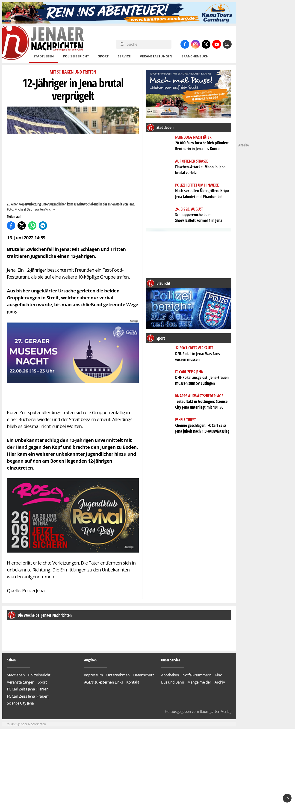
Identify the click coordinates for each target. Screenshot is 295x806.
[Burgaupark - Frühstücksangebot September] (188, 251)
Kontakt (132, 682)
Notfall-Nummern (197, 675)
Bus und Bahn (172, 682)
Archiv (220, 682)
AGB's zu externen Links (103, 682)
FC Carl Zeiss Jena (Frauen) (28, 696)
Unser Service (170, 660)
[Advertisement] (256, 71)
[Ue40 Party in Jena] (73, 515)
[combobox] (143, 44)
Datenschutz (143, 675)
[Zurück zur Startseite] (43, 44)
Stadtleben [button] (43, 56)
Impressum (93, 675)
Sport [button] (103, 56)
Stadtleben (16, 675)
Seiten (11, 660)
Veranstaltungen (156, 56)
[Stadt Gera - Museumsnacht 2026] (73, 360)
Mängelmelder (199, 682)
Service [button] (124, 56)
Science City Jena (20, 703)
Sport (42, 682)
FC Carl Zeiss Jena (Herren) (28, 689)
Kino (218, 675)
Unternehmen (118, 675)
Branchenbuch (195, 56)
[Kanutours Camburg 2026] (119, 12)
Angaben (90, 660)
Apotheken (170, 675)
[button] (14, 633)
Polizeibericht (76, 56)
